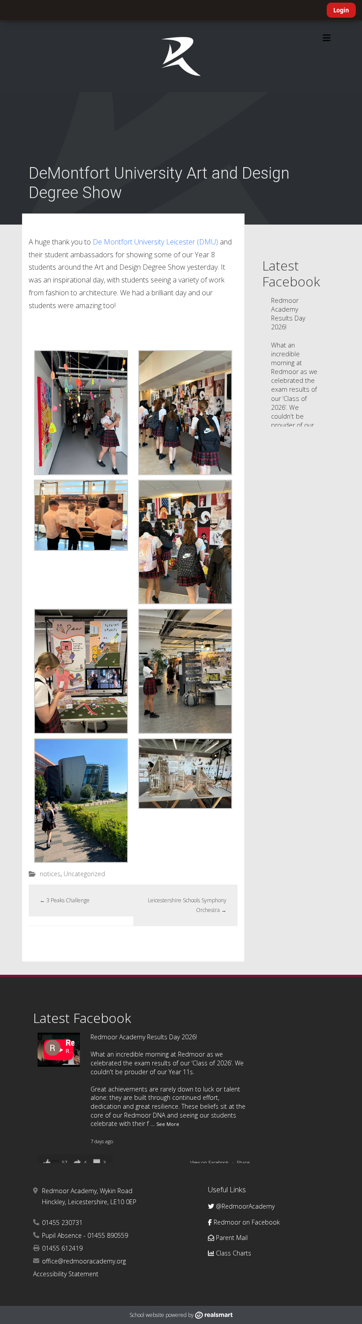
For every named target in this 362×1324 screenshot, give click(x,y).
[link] (155, 242)
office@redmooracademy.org (84, 1261)
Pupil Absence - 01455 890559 (85, 1235)
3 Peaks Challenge (65, 900)
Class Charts (232, 1253)
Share (243, 1162)
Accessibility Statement (65, 1274)
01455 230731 (62, 1222)
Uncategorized (84, 874)
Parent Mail (231, 1237)
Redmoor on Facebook (246, 1222)
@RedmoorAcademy (244, 1206)
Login (341, 10)
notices (50, 874)
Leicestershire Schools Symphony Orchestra (187, 905)
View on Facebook (210, 1162)
